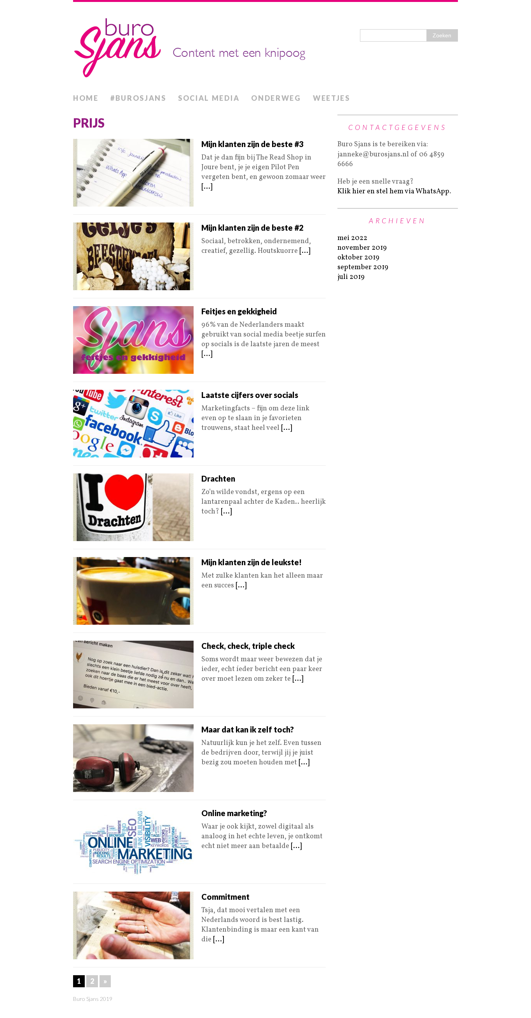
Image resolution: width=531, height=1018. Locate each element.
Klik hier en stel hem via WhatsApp (393, 191)
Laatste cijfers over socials (249, 394)
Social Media (208, 98)
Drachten (218, 478)
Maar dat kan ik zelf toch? (247, 729)
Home (86, 98)
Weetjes (331, 98)
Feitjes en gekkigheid (239, 311)
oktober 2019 (358, 258)
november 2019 (362, 248)
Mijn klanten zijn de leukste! (251, 562)
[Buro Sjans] (265, 46)
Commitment (225, 896)
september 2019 (362, 267)
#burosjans (138, 98)
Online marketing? (234, 813)
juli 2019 (351, 277)
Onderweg (276, 98)
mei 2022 (352, 238)
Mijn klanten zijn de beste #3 (252, 144)
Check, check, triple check (248, 645)
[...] (206, 187)
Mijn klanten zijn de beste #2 (252, 227)
